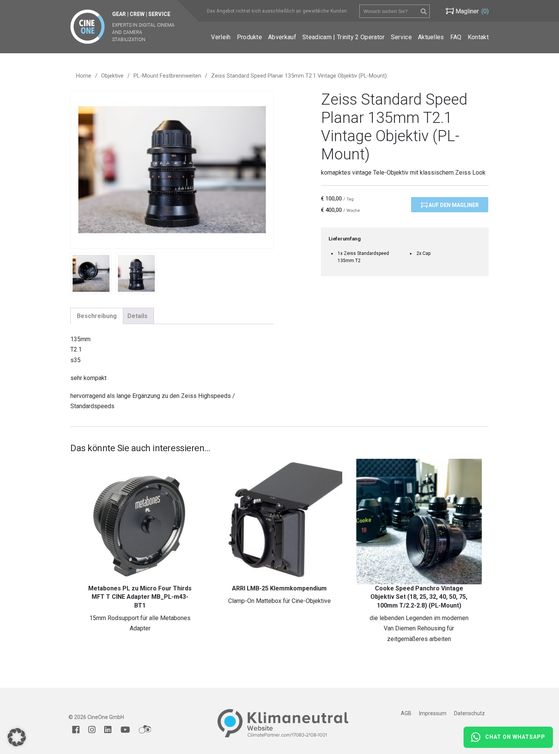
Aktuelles (431, 37)
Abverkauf (282, 37)
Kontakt (478, 37)
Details (137, 316)
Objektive (112, 75)
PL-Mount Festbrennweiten (167, 75)
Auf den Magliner (453, 205)
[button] (16, 737)
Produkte (249, 37)
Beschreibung (97, 316)
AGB (406, 713)
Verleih (220, 37)
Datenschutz (469, 713)
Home (83, 75)
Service (401, 37)
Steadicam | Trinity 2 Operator (343, 37)
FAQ (456, 37)
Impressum (432, 713)
